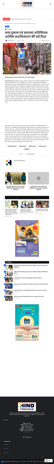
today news (43, 146)
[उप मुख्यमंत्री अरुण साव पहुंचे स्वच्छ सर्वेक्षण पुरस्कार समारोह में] (42, 204)
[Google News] (30, 154)
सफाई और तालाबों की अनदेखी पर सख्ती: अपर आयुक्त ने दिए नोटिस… (29, 296)
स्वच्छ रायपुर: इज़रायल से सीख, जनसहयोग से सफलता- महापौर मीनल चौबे (31, 284)
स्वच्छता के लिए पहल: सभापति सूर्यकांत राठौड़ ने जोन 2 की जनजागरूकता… (30, 290)
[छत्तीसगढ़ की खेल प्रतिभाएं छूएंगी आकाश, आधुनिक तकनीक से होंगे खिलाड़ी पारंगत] (27, 204)
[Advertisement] (28, 13)
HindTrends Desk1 (11, 40)
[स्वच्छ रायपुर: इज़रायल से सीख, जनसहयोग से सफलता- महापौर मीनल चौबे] (9, 286)
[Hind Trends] (27, 4)
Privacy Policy (43, 461)
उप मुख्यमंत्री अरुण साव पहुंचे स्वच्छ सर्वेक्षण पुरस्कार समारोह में (42, 211)
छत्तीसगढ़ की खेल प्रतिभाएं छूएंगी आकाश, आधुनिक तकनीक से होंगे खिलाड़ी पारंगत (26, 211)
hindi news (23, 146)
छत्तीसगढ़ (10, 23)
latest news (33, 146)
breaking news (12, 146)
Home (7, 23)
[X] (25, 437)
